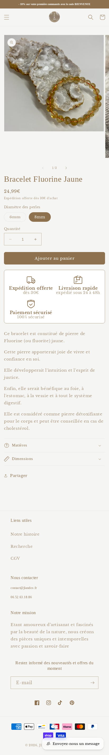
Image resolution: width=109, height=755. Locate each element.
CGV (15, 558)
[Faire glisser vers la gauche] (43, 168)
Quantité (12, 229)
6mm (18, 218)
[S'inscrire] (92, 682)
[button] (6, 17)
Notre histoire (25, 534)
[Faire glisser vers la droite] (66, 168)
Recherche (22, 546)
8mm (39, 217)
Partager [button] (19, 475)
